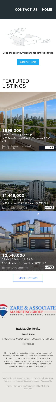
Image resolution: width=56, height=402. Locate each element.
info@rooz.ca (28, 344)
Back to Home (28, 61)
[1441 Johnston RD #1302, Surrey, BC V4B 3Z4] (28, 181)
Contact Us (26, 9)
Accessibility (46, 381)
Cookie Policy (40, 378)
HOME (47, 9)
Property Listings (23, 381)
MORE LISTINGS (28, 278)
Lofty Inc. (22, 386)
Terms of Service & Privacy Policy (18, 378)
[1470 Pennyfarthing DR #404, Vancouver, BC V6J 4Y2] (28, 121)
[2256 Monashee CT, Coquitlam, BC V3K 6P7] (28, 241)
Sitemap (36, 381)
